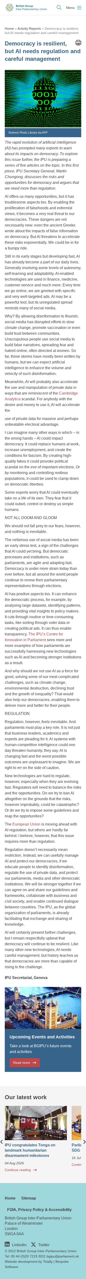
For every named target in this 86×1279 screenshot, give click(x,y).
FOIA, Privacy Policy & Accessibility (39, 1210)
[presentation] (1, 1141)
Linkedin (19, 1245)
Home (9, 28)
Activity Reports (29, 28)
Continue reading (18, 1170)
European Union (26, 824)
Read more (21, 1062)
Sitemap (28, 1198)
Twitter (43, 1245)
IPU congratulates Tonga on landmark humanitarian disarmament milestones (30, 1150)
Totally (48, 1261)
